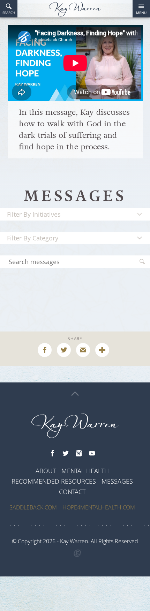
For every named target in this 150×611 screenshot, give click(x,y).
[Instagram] (79, 453)
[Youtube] (92, 453)
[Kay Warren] (75, 9)
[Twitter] (65, 453)
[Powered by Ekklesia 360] (77, 553)
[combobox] (75, 214)
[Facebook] (52, 453)
